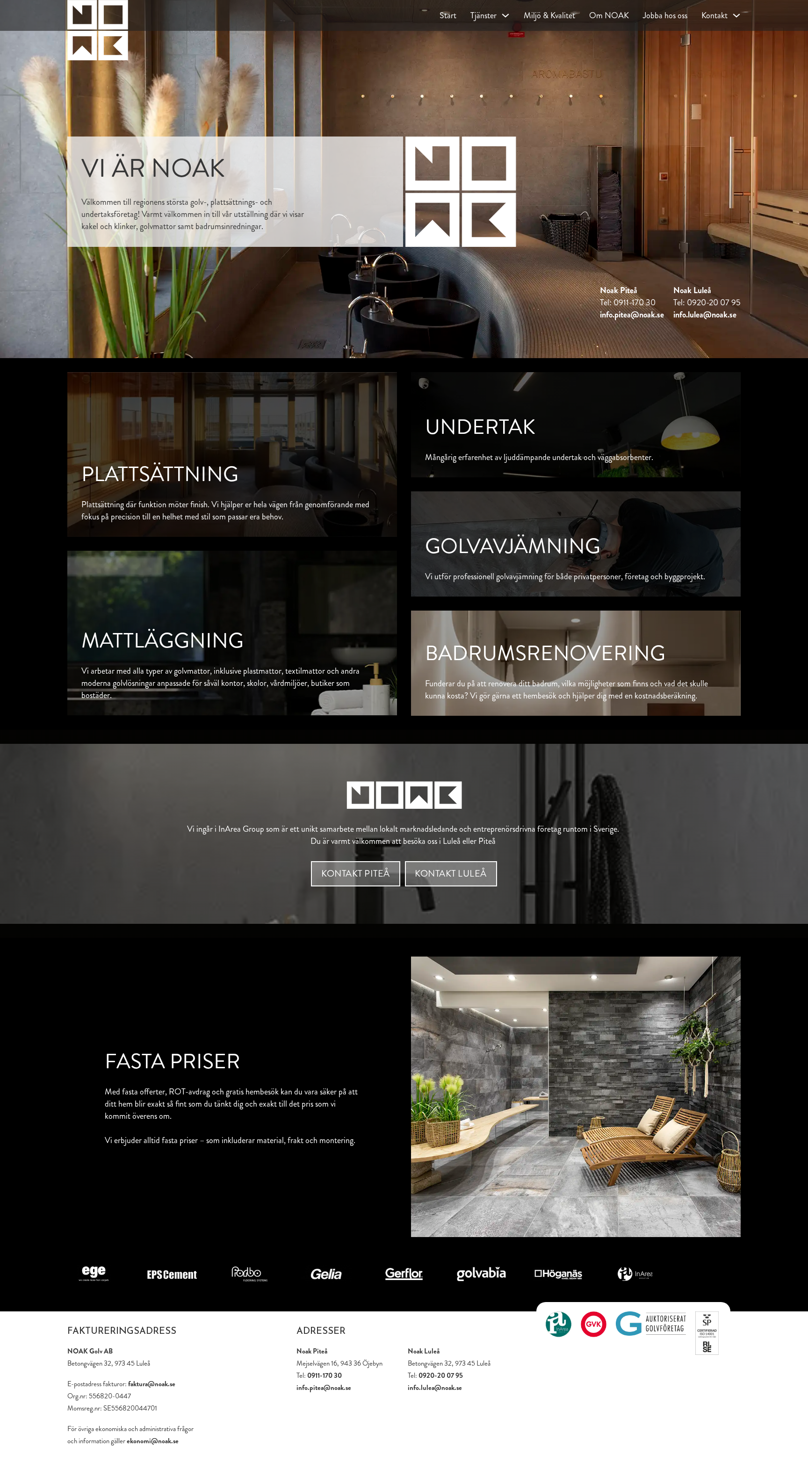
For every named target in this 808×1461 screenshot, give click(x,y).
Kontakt (714, 15)
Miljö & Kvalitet (549, 15)
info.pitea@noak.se (632, 315)
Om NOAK (609, 15)
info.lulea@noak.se (704, 315)
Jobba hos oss (665, 15)
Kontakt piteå (355, 873)
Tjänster (483, 15)
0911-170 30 (324, 1375)
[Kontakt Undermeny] (736, 15)
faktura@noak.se (151, 1384)
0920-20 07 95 (440, 1375)
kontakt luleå (451, 873)
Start (448, 15)
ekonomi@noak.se (153, 1441)
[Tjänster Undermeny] (505, 15)
